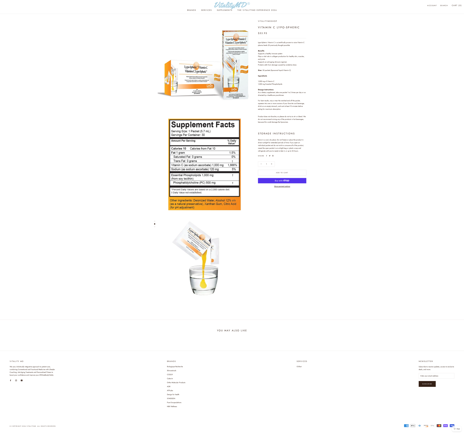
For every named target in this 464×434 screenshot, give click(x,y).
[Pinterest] (273, 155)
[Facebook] (266, 155)
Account (432, 5)
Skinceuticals (171, 370)
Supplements (224, 10)
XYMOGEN (171, 398)
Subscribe (427, 384)
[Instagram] (16, 380)
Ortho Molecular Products (176, 382)
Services (206, 10)
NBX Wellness (172, 406)
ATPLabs (170, 390)
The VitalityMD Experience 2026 (257, 10)
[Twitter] (269, 155)
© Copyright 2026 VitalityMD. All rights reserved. (33, 426)
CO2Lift (170, 374)
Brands (191, 10)
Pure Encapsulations (174, 402)
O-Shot (299, 366)
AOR (168, 386)
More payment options (282, 186)
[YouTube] (21, 380)
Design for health (173, 394)
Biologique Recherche (175, 366)
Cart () (457, 5)
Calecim (170, 378)
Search (444, 5)
